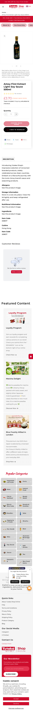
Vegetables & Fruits (10, 481)
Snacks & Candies (26, 505)
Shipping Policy (7, 617)
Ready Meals (25, 497)
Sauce (9, 552)
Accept (16, 699)
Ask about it (25, 581)
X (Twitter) (5, 635)
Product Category (8, 620)
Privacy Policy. (17, 694)
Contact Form (6, 644)
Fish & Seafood (10, 497)
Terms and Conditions (9, 608)
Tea (24, 554)
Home (4, 12)
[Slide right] (21, 66)
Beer (24, 529)
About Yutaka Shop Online (11, 602)
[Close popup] (30, 570)
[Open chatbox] (29, 588)
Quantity (7, 111)
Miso (8, 537)
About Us (6, 25)
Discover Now (11, 408)
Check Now (10, 355)
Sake (24, 513)
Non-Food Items (26, 562)
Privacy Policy (6, 611)
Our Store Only (19, 25)
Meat (9, 489)
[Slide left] (12, 66)
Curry (25, 481)
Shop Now (10, 461)
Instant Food (25, 489)
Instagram (5, 632)
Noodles (10, 513)
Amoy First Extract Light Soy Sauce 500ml (15, 15)
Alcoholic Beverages (26, 537)
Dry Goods (10, 529)
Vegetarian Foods (10, 521)
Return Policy (6, 614)
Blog (3, 623)
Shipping (17, 101)
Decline (16, 704)
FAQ (3, 605)
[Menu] (3, 6)
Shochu (25, 521)
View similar (15, 581)
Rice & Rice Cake (10, 505)
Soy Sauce (10, 544)
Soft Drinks (25, 546)
